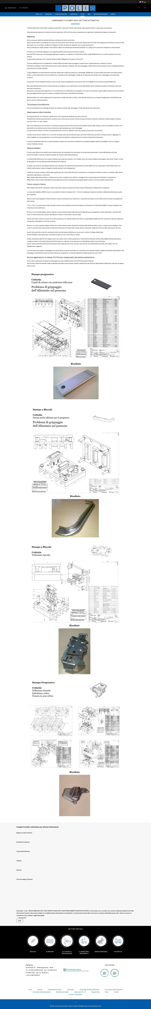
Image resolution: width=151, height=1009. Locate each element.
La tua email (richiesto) (23, 851)
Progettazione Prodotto (55, 989)
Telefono (19, 860)
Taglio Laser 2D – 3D (80, 992)
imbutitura (103, 177)
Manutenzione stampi (62, 992)
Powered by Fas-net (95, 1006)
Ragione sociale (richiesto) (24, 833)
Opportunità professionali (101, 14)
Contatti (113, 14)
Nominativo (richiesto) (23, 842)
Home (30, 989)
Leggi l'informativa (38, 915)
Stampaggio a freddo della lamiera (89, 989)
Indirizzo (19, 870)
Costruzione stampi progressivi (42, 992)
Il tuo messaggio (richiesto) (24, 879)
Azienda (40, 989)
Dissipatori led (73, 14)
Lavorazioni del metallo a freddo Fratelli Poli (66, 1006)
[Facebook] (139, 8)
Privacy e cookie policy (75, 994)
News (89, 14)
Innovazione (48, 14)
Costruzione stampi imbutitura (113, 989)
